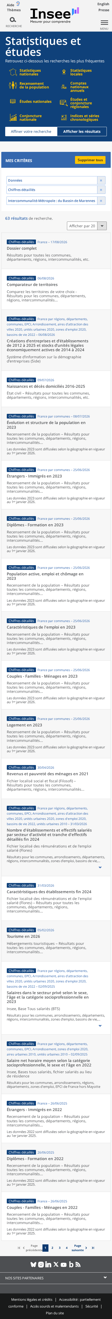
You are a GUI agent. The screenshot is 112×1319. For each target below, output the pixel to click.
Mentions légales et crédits (31, 1299)
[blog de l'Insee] (71, 1266)
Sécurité (91, 1306)
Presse (103, 10)
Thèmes (14, 10)
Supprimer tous (90, 160)
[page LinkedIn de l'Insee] (48, 1266)
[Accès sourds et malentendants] (18, 4)
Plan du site (55, 1313)
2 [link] (52, 1248)
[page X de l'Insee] (56, 1266)
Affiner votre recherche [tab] (31, 131)
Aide (10, 5)
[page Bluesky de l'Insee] (33, 1266)
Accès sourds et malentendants (54, 1306)
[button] (100, 867)
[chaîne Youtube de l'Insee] (63, 1266)
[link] (80, 1248)
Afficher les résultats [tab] (82, 131)
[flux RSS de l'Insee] (79, 1266)
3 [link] (59, 1248)
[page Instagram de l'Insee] (41, 1266)
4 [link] (66, 1248)
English (103, 4)
